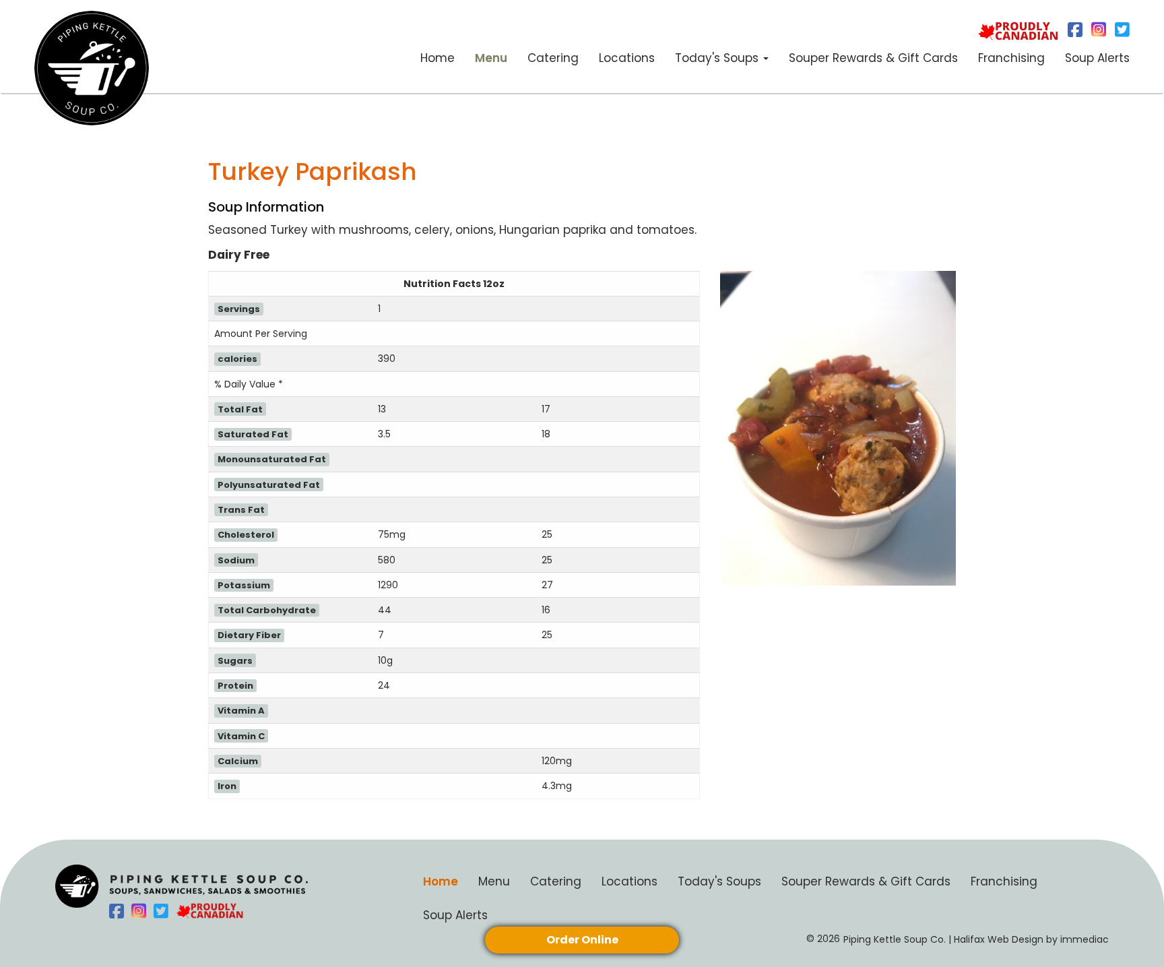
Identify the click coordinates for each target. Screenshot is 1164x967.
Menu (491, 58)
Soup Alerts (1097, 58)
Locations (627, 58)
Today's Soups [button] (718, 58)
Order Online (582, 939)
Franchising (1011, 58)
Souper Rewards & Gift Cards (873, 58)
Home (437, 58)
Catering (553, 58)
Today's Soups (719, 881)
